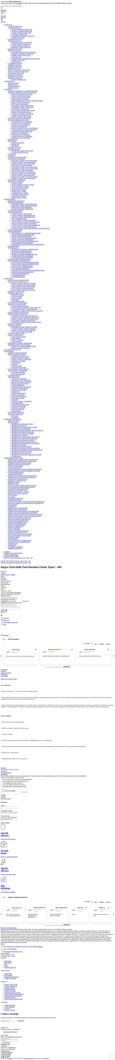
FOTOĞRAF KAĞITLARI (12, 992)
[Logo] (36, 3)
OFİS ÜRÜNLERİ (9, 997)
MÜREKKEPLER (9, 989)
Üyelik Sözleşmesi (9, 1007)
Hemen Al (4, 611)
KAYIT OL (21, 1021)
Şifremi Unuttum (5, 1044)
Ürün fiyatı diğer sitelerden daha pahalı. (14, 785)
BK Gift (3, 578)
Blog (5, 964)
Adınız (3, 805)
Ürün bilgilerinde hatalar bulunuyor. (13, 783)
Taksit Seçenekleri (6, 673)
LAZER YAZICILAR (10, 986)
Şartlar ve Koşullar (9, 1010)
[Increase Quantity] (20, 608)
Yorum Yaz (4, 771)
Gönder (3, 795)
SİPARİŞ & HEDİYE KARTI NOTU (12, 603)
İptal (2, 823)
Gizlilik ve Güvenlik (10, 978)
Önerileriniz (4, 674)
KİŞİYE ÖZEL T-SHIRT (8, 574)
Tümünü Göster (16, 411)
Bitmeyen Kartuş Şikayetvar (9, 928)
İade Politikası (8, 975)
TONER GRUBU (9, 988)
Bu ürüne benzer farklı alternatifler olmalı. (15, 786)
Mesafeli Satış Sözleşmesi (11, 977)
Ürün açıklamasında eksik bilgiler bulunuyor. (15, 781)
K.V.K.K (7, 1008)
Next (113, 656)
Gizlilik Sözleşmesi (9, 1005)
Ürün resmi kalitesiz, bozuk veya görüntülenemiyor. (17, 779)
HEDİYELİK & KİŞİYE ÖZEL (13, 999)
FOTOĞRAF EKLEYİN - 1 (9, 599)
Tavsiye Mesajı (5, 816)
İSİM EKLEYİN (5, 596)
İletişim (6, 966)
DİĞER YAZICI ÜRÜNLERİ (13, 996)
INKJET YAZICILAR (10, 984)
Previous (2, 656)
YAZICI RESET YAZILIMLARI (14, 994)
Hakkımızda (7, 961)
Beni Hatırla (6, 1042)
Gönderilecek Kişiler (6, 811)
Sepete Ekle (4, 610)
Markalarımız (8, 962)
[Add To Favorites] (57, 614)
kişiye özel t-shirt (5, 798)
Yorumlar (3, 671)
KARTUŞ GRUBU (10, 991)
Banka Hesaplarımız (10, 967)
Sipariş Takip (8, 973)
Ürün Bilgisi (4, 669)
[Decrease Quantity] (2, 608)
